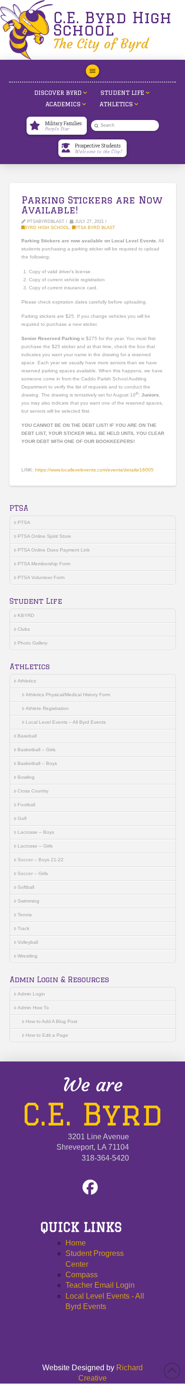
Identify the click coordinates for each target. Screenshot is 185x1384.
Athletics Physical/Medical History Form (68, 694)
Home (75, 1243)
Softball (26, 887)
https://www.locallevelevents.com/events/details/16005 (94, 469)
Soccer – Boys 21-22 (41, 859)
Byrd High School (46, 227)
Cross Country (33, 790)
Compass (81, 1275)
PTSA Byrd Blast (95, 227)
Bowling (26, 777)
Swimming (28, 901)
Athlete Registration (47, 708)
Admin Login (31, 993)
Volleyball (28, 942)
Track (23, 928)
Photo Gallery (32, 643)
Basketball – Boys (37, 763)
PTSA (24, 522)
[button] (92, 71)
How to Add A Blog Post (51, 1021)
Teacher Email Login (100, 1285)
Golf (22, 818)
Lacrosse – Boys (36, 832)
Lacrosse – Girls (35, 846)
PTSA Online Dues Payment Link (54, 550)
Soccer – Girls (33, 873)
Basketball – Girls (37, 749)
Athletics (27, 680)
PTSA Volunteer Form (41, 577)
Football (26, 804)
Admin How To (33, 1007)
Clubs (24, 629)
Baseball (27, 735)
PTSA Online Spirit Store (44, 536)
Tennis (25, 914)
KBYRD (26, 615)
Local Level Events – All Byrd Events (66, 722)
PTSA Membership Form (44, 563)
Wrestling (27, 956)
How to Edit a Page (47, 1035)
